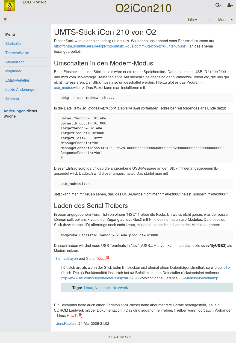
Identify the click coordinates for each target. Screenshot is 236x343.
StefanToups (96, 258)
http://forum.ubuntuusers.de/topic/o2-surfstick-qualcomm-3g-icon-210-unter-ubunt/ (120, 46)
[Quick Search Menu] (218, 5)
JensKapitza (66, 323)
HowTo (73, 315)
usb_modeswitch (68, 87)
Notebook (103, 287)
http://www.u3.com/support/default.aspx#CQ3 (98, 278)
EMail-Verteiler (17, 80)
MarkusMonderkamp (201, 278)
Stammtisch (14, 62)
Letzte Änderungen (20, 89)
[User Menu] (230, 5)
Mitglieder (13, 71)
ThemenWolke (17, 52)
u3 (226, 267)
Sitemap (12, 98)
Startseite (13, 43)
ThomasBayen (66, 258)
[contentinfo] (192, 20)
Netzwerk (120, 287)
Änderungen (14, 110)
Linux (88, 287)
